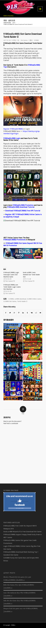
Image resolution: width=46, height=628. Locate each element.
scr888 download (20, 299)
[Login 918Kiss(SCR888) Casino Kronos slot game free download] (13, 390)
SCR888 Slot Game (9, 301)
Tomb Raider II (22, 301)
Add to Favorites (8, 16)
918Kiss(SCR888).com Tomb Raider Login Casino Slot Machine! (12, 287)
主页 (13, 23)
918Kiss (13, 625)
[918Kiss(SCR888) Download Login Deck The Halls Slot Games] (32, 332)
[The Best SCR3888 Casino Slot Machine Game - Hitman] (13, 352)
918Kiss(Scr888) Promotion (23, 205)
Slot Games (24, 40)
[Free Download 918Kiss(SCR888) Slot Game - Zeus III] (32, 371)
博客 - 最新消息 (9, 21)
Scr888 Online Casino (34, 299)
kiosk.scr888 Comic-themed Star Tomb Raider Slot (31, 275)
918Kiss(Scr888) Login (11, 138)
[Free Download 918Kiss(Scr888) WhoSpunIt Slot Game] (32, 391)
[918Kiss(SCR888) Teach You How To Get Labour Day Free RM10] (13, 332)
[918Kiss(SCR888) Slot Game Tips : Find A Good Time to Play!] (13, 371)
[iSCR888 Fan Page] (19, 511)
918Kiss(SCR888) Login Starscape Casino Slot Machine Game (11, 275)
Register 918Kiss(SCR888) (13, 129)
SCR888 (36, 40)
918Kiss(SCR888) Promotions (14, 240)
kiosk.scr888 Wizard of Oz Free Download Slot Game (22, 532)
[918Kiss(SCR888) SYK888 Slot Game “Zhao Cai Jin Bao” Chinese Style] (32, 351)
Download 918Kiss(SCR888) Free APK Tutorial (22, 211)
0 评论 (14, 40)
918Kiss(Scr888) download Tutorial (20, 207)
